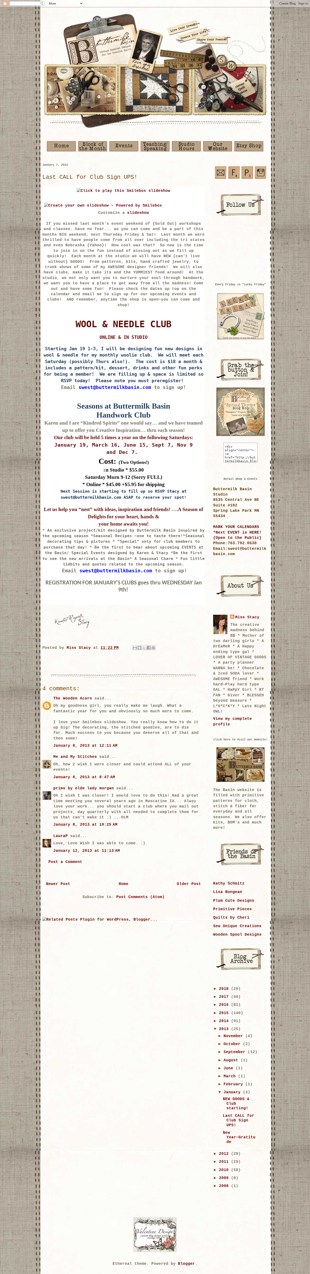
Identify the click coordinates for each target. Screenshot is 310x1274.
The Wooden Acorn (72, 698)
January (233, 1092)
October (233, 1044)
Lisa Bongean (227, 892)
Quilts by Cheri (231, 918)
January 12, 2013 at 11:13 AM (86, 851)
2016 (225, 1005)
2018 (225, 989)
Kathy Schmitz (229, 883)
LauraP (60, 836)
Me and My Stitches (75, 757)
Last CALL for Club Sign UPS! (238, 1120)
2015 (225, 1013)
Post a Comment (65, 862)
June (230, 1068)
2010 (225, 1170)
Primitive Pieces (232, 909)
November (234, 1036)
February (234, 1084)
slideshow (138, 213)
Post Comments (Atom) (140, 897)
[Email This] (134, 647)
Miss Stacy (247, 617)
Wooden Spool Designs (237, 934)
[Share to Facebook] (148, 647)
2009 (225, 1178)
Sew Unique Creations (237, 926)
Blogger (186, 1264)
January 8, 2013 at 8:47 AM (84, 777)
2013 (225, 1029)
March (231, 1076)
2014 (225, 1021)
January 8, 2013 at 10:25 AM (85, 825)
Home (123, 884)
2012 (225, 1154)
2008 (225, 1186)
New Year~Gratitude (239, 1137)
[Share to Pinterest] (153, 647)
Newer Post (58, 884)
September (236, 1052)
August (232, 1060)
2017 (225, 997)
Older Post (189, 884)
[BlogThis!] (139, 647)
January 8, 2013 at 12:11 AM (85, 746)
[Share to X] (144, 647)
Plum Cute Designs (233, 901)
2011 (225, 1162)
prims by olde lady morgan (83, 788)
